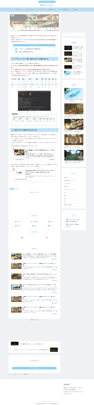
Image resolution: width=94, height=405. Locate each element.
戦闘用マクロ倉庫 (67, 204)
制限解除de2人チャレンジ (69, 180)
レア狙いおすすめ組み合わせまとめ (25, 51)
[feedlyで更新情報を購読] (22, 237)
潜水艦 (12, 188)
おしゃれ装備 (67, 183)
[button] (85, 34)
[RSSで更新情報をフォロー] (47, 237)
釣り (65, 201)
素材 (65, 195)
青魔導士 (66, 186)
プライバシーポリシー (47, 401)
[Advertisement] (34, 202)
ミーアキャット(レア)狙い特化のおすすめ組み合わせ (29, 49)
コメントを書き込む (34, 368)
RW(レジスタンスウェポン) (69, 189)
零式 (65, 198)
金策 (17, 188)
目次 (34, 45)
